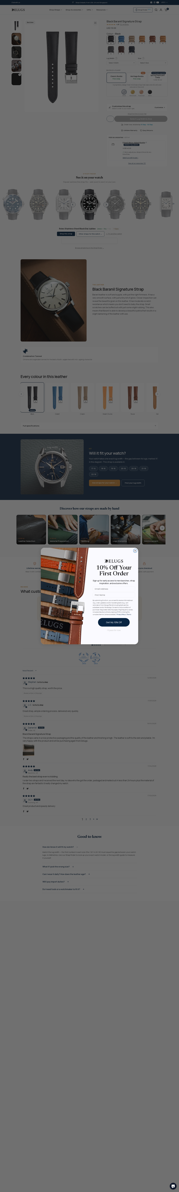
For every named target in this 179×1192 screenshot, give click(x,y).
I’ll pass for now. (114, 630)
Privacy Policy (121, 614)
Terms (129, 614)
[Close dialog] (135, 551)
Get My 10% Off (114, 622)
